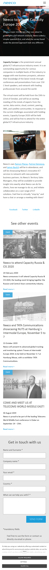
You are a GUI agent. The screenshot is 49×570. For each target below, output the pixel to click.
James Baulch (13, 167)
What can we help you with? (16, 495)
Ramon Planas (21, 164)
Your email (8, 472)
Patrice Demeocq (36, 164)
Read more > (8, 289)
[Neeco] (12, 3)
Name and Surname (13, 450)
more (24, 551)
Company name (11, 461)
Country (7, 484)
